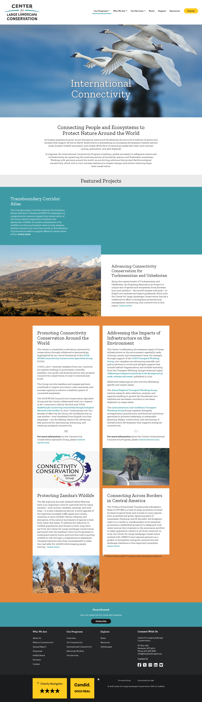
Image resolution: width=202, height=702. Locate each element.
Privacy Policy (124, 680)
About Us (37, 638)
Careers (36, 664)
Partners (37, 659)
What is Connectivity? (43, 642)
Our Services (137, 11)
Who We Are (119, 11)
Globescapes (106, 646)
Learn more (24, 234)
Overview (71, 638)
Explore (104, 631)
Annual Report (39, 646)
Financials (37, 651)
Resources (175, 11)
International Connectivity (79, 646)
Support (162, 11)
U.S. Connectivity (74, 642)
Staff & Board (39, 655)
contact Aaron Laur (148, 439)
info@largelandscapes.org (150, 653)
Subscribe (101, 621)
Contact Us (143, 658)
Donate (191, 11)
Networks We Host (75, 651)
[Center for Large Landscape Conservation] (22, 12)
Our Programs (101, 11)
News (152, 11)
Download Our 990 (146, 680)
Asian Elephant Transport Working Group (134, 390)
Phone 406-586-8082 (147, 651)
